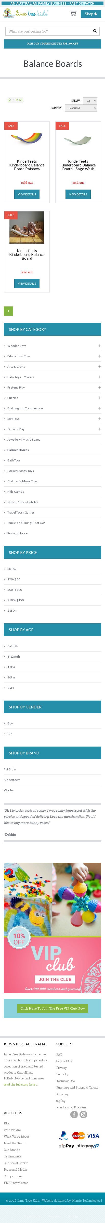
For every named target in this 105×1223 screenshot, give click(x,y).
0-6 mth (12, 646)
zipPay (60, 1101)
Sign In (73, 1216)
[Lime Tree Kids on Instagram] (83, 1114)
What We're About (16, 1136)
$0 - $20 (12, 569)
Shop (93, 15)
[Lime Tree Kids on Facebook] (74, 1114)
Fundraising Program (71, 1107)
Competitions (13, 1176)
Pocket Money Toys (20, 471)
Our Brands (12, 1150)
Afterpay (62, 1094)
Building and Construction (25, 408)
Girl (9, 734)
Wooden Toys (16, 346)
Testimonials (13, 1156)
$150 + (12, 610)
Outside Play (15, 429)
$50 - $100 (14, 590)
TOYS (19, 100)
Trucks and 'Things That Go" (26, 523)
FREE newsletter (16, 1183)
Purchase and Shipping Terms (77, 1087)
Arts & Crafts (16, 366)
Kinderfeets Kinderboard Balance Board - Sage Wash (78, 165)
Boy (10, 723)
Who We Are (12, 1130)
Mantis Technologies (86, 1200)
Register (54, 1216)
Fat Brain (10, 769)
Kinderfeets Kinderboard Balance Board (27, 254)
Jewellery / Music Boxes (23, 439)
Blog (7, 1123)
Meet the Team (14, 1143)
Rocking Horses (18, 533)
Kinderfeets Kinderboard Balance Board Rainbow (27, 165)
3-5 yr (11, 677)
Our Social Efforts (16, 1163)
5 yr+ (10, 688)
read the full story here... (21, 1084)
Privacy (61, 1068)
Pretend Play (16, 387)
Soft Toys (13, 419)
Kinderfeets (12, 780)
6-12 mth (13, 656)
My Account (32, 1216)
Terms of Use (65, 1081)
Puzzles (12, 398)
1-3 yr (11, 667)
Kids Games (15, 491)
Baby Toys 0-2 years (20, 377)
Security (62, 1074)
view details (27, 194)
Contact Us (64, 1061)
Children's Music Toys (22, 481)
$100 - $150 (15, 600)
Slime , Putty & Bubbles (22, 502)
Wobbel (9, 790)
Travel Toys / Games (21, 512)
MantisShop (71, 1206)
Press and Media (15, 1169)
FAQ (59, 1054)
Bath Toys (14, 460)
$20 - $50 (13, 579)
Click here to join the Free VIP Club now (52, 1008)
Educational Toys (18, 356)
